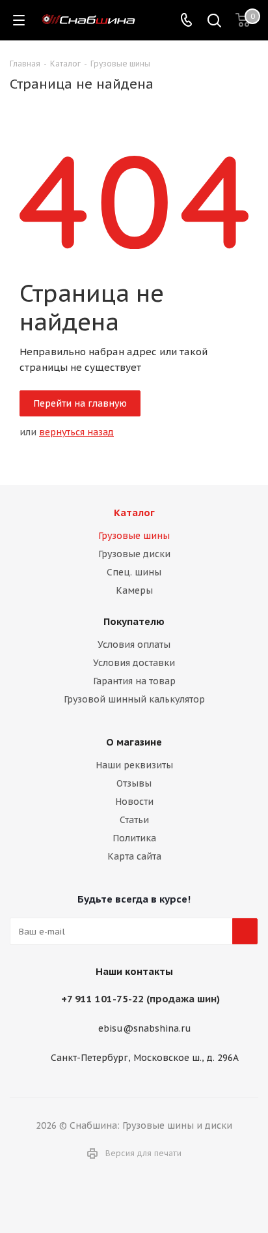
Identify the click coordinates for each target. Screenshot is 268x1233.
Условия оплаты (134, 644)
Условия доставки (134, 663)
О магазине (134, 742)
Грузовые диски (134, 554)
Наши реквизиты (134, 765)
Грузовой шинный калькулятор (134, 699)
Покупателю (134, 621)
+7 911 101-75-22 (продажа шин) (140, 999)
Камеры (134, 590)
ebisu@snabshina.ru (144, 1029)
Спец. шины (134, 572)
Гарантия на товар (134, 681)
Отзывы (134, 783)
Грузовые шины (134, 536)
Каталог (134, 512)
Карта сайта (134, 856)
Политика (134, 838)
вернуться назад (76, 432)
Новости (134, 801)
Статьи (134, 820)
